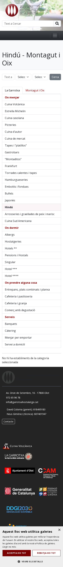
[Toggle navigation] (55, 35)
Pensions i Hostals (16, 255)
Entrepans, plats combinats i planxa (27, 289)
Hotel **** (11, 276)
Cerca (55, 77)
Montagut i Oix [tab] (35, 90)
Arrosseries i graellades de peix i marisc (29, 214)
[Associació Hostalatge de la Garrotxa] (21, 10)
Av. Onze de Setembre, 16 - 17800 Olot (27, 392)
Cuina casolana (14, 118)
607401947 (40, 414)
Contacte (8, 421)
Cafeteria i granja (16, 303)
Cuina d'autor (13, 132)
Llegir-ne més (9, 546)
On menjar (12, 97)
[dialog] (31, 546)
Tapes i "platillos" (16, 145)
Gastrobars (12, 152)
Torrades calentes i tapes (21, 173)
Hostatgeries (13, 241)
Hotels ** (11, 248)
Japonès (10, 200)
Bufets (9, 193)
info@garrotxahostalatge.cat (22, 402)
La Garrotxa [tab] (12, 90)
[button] (31, 561)
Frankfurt (11, 166)
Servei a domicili (15, 344)
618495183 (39, 409)
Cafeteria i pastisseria (18, 296)
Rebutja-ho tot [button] (46, 553)
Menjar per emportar (18, 337)
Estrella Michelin (15, 111)
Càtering (10, 331)
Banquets (11, 324)
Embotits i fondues (17, 186)
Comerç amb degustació (20, 310)
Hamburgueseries (16, 180)
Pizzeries (10, 125)
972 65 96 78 (13, 397)
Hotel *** (11, 269)
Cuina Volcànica (15, 104)
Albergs (10, 234)
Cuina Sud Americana (18, 221)
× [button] (59, 530)
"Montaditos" (13, 159)
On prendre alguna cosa (21, 283)
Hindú (9, 207)
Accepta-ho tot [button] (16, 553)
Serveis (10, 317)
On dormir (12, 228)
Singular (10, 262)
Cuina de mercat (15, 138)
